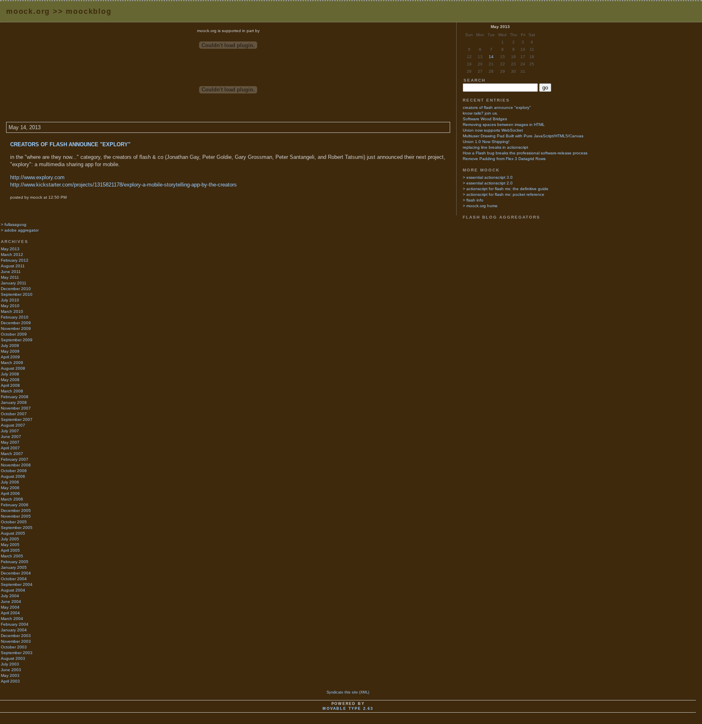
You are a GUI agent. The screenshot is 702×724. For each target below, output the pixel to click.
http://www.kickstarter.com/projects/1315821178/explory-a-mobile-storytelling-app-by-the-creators (123, 185)
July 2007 (10, 431)
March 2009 (12, 362)
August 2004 (13, 590)
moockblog (88, 11)
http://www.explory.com (37, 177)
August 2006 (13, 476)
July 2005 (10, 539)
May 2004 (10, 607)
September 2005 (16, 527)
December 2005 (16, 510)
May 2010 (10, 305)
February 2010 (14, 317)
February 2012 (14, 260)
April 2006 (10, 493)
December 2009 (16, 323)
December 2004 (16, 573)
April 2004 (10, 613)
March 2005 (12, 556)
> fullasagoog (13, 224)
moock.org (28, 11)
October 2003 (14, 647)
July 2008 (10, 374)
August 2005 (13, 533)
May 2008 (10, 379)
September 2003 (16, 652)
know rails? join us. (480, 113)
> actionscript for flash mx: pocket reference (503, 194)
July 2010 (10, 300)
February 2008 (14, 397)
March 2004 (12, 618)
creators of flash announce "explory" (70, 144)
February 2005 (14, 561)
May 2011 (10, 277)
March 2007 (12, 453)
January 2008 (14, 402)
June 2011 (11, 271)
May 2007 (10, 442)
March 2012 (12, 254)
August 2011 (13, 266)
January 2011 (13, 283)
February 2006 (14, 505)
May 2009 (10, 351)
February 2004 (14, 624)
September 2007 (16, 419)
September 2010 (16, 294)
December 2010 (16, 288)
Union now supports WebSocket (493, 130)
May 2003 (10, 675)
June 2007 (11, 436)
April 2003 (10, 681)
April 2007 (10, 448)
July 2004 (10, 596)
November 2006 (16, 465)
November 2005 (16, 516)
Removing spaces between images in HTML (504, 124)
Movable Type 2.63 (348, 709)
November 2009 (16, 328)
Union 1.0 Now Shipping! (486, 141)
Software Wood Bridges (485, 119)
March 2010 (12, 311)
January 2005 (14, 567)
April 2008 (10, 385)
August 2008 (13, 368)
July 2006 (10, 482)
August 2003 (13, 658)
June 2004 (11, 601)
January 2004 (14, 630)
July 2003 (10, 664)
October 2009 (14, 334)
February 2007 (14, 459)
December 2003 (16, 635)
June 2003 (11, 670)
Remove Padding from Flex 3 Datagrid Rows (504, 158)
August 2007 (13, 425)
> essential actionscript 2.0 (488, 183)
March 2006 (12, 499)
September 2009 (16, 340)
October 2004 (14, 579)
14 (491, 56)
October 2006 (14, 470)
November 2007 (16, 408)
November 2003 (16, 641)
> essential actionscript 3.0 (488, 177)
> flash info (473, 200)
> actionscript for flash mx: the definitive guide (505, 188)
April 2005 (10, 550)
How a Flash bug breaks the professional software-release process (525, 153)
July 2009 (10, 345)
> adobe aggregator (20, 230)
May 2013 (10, 249)
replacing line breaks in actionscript (495, 147)
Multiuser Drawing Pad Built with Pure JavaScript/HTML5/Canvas (523, 136)
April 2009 (10, 357)
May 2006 (10, 488)
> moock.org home (480, 206)
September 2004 (16, 584)
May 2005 (10, 544)
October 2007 (14, 414)
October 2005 (14, 522)
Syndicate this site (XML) (348, 692)
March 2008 (12, 391)
